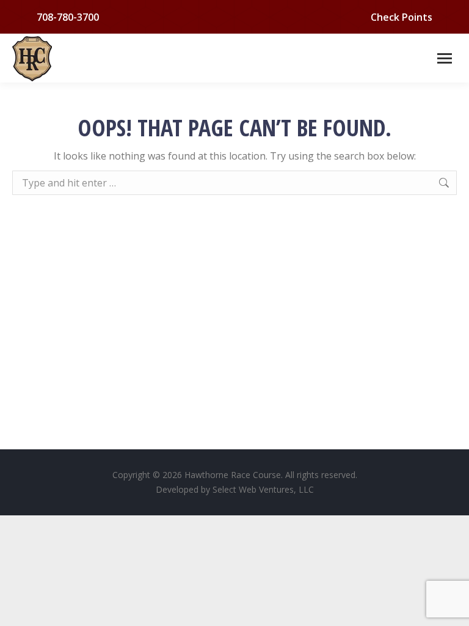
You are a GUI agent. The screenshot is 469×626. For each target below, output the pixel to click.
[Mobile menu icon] (444, 58)
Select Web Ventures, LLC (263, 489)
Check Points (401, 17)
